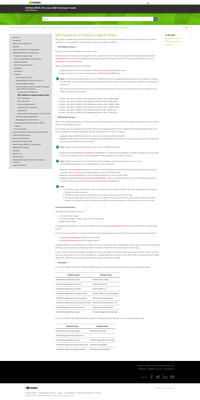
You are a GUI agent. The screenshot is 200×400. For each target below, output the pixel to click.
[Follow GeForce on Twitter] (158, 377)
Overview (16, 37)
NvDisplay (18, 68)
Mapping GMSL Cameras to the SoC (29, 81)
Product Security (85, 393)
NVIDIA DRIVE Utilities (21, 148)
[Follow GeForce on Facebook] (151, 377)
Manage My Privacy (47, 393)
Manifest (16, 151)
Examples (168, 44)
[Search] (155, 19)
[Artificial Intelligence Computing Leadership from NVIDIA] (34, 2)
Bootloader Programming (22, 141)
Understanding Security (21, 135)
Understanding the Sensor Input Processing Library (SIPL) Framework (73, 28)
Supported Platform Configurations (26, 50)
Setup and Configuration (22, 43)
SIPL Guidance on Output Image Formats (113, 28)
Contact (97, 393)
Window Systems (20, 62)
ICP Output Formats (172, 38)
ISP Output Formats (172, 41)
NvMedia (44, 28)
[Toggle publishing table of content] (9, 34)
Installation (17, 40)
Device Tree (17, 154)
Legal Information (19, 165)
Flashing (16, 47)
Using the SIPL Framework (27, 107)
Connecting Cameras (24, 77)
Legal (60, 393)
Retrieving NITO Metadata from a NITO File (33, 114)
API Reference (18, 157)
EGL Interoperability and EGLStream (28, 59)
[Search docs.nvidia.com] (148, 3)
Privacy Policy (31, 393)
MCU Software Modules (23, 65)
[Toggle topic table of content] (191, 34)
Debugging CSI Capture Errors (27, 120)
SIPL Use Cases (23, 101)
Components (22, 110)
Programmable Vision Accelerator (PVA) (29, 123)
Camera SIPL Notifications (27, 92)
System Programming (21, 138)
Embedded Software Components (27, 28)
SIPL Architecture (24, 98)
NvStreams (18, 71)
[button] (12, 37)
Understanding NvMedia (25, 84)
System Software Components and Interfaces (30, 132)
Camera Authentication (26, 104)
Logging (17, 126)
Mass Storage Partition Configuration (27, 144)
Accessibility (70, 393)
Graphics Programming (23, 56)
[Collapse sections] (184, 27)
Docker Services (20, 129)
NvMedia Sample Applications (27, 117)
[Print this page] (187, 27)
